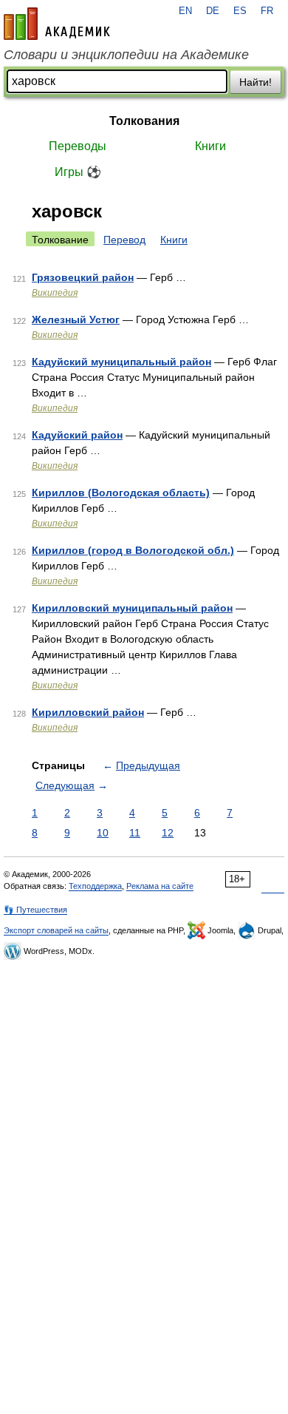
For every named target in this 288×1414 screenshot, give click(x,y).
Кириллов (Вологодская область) (121, 492)
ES (240, 11)
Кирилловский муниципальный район (132, 608)
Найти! (255, 82)
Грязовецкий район (83, 277)
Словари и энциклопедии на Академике (126, 54)
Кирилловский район (88, 712)
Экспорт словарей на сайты (56, 930)
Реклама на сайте (159, 886)
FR (267, 11)
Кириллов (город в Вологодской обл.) (133, 550)
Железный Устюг (76, 319)
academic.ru (57, 23)
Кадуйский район (77, 435)
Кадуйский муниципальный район (121, 362)
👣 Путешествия (35, 909)
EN (185, 11)
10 (103, 833)
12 (168, 833)
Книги (210, 146)
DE (212, 11)
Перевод (124, 240)
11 (134, 833)
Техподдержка (95, 886)
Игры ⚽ (78, 172)
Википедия (55, 293)
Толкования (144, 121)
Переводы (77, 146)
